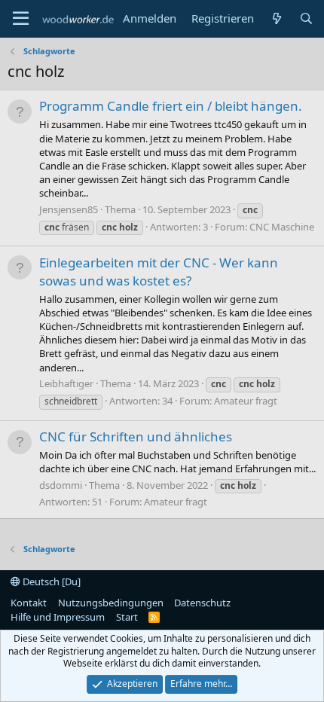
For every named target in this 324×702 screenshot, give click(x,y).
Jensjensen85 (68, 209)
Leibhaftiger (66, 383)
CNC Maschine (281, 226)
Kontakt (29, 602)
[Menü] (20, 19)
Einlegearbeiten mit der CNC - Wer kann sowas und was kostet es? (158, 271)
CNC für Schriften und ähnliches (135, 436)
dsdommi (60, 485)
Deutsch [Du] (50, 581)
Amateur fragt (245, 400)
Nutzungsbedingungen (111, 602)
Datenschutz (202, 602)
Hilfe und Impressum (58, 617)
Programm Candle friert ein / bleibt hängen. (170, 105)
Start (127, 617)
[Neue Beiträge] (276, 18)
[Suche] (306, 18)
